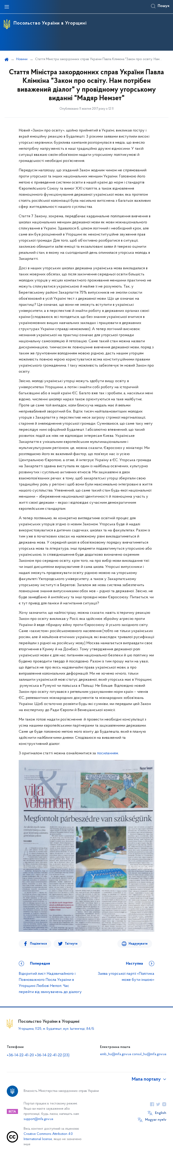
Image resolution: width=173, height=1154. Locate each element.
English (160, 1113)
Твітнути (71, 943)
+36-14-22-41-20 (21, 1055)
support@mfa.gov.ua (38, 1119)
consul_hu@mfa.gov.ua (149, 1054)
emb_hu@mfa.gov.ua (115, 1054)
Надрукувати (138, 943)
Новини (21, 59)
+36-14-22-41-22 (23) (52, 1055)
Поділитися (38, 943)
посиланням (107, 753)
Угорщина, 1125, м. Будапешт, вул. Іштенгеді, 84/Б (56, 1029)
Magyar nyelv (155, 1120)
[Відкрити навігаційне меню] (7, 7)
